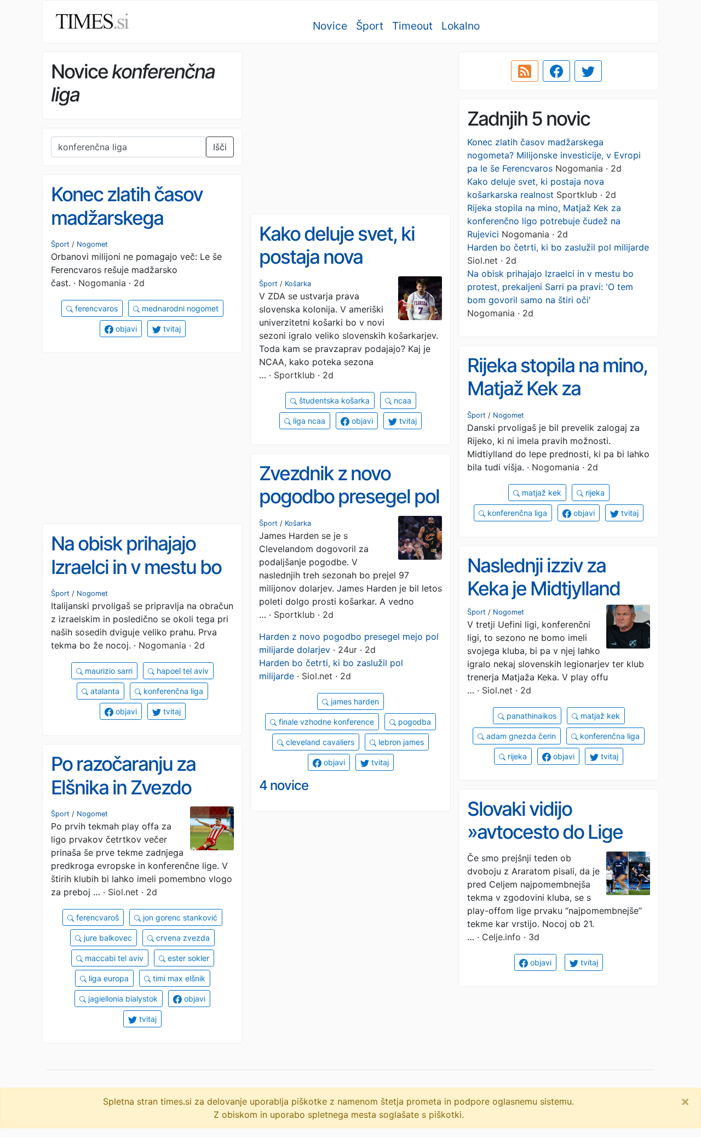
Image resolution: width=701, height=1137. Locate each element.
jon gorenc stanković (179, 917)
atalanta (103, 691)
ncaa (401, 400)
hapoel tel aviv (181, 670)
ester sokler (187, 958)
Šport (369, 25)
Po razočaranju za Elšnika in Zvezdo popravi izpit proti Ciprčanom (123, 798)
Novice (330, 25)
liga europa (108, 978)
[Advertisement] (350, 129)
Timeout (412, 25)
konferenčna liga (516, 513)
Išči (220, 146)
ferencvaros (95, 308)
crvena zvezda (182, 937)
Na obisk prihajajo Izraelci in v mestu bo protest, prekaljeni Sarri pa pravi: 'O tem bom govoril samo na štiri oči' (550, 286)
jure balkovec (107, 937)
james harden (354, 701)
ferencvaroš (96, 917)
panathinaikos (530, 715)
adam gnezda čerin (520, 736)
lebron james (400, 742)
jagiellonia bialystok (122, 998)
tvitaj (171, 328)
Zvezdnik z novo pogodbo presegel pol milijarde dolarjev (349, 496)
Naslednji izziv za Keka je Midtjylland (543, 577)
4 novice (283, 785)
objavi (125, 328)
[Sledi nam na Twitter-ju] (588, 71)
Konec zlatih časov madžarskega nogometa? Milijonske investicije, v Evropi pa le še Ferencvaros (554, 155)
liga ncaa (308, 420)
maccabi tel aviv (113, 958)
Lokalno (460, 25)
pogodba (413, 721)
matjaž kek (540, 492)
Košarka (298, 284)
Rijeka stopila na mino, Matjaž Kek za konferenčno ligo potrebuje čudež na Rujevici (544, 221)
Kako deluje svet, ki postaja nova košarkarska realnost (344, 257)
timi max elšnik (178, 978)
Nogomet (92, 244)
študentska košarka (333, 400)
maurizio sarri (108, 670)
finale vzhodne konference (325, 721)
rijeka (594, 492)
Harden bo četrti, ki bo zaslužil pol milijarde (558, 247)
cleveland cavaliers (319, 742)
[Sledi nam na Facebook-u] (556, 71)
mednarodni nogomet (179, 308)
